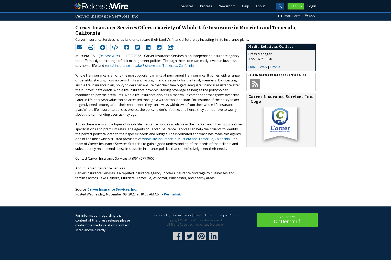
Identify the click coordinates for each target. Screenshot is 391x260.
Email (252, 67)
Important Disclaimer (210, 224)
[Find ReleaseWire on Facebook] (177, 240)
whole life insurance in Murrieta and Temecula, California (186, 139)
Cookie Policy (182, 215)
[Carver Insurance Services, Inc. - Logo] (281, 143)
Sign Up (296, 6)
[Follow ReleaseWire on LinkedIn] (213, 240)
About (260, 6)
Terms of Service (205, 215)
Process (206, 6)
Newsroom (227, 6)
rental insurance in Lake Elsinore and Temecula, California (149, 65)
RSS (312, 16)
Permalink (172, 194)
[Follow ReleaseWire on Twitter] (189, 240)
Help (245, 6)
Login (311, 6)
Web (263, 67)
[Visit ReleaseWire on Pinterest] (201, 240)
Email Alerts (291, 16)
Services (187, 6)
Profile (275, 67)
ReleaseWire (101, 6)
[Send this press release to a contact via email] (79, 47)
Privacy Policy (161, 215)
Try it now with (287, 219)
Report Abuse (229, 215)
